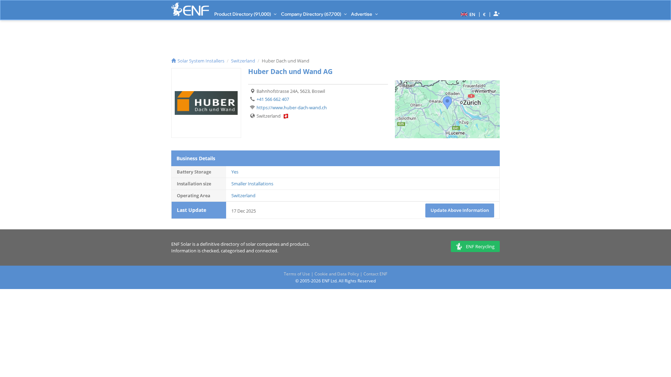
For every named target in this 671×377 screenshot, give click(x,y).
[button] (467, 14)
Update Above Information (460, 210)
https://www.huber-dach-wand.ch (292, 107)
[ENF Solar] (190, 9)
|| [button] (484, 14)
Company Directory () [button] (311, 14)
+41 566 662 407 (273, 99)
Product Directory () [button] (243, 14)
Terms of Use (297, 274)
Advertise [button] (362, 14)
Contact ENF (375, 274)
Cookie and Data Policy (337, 274)
